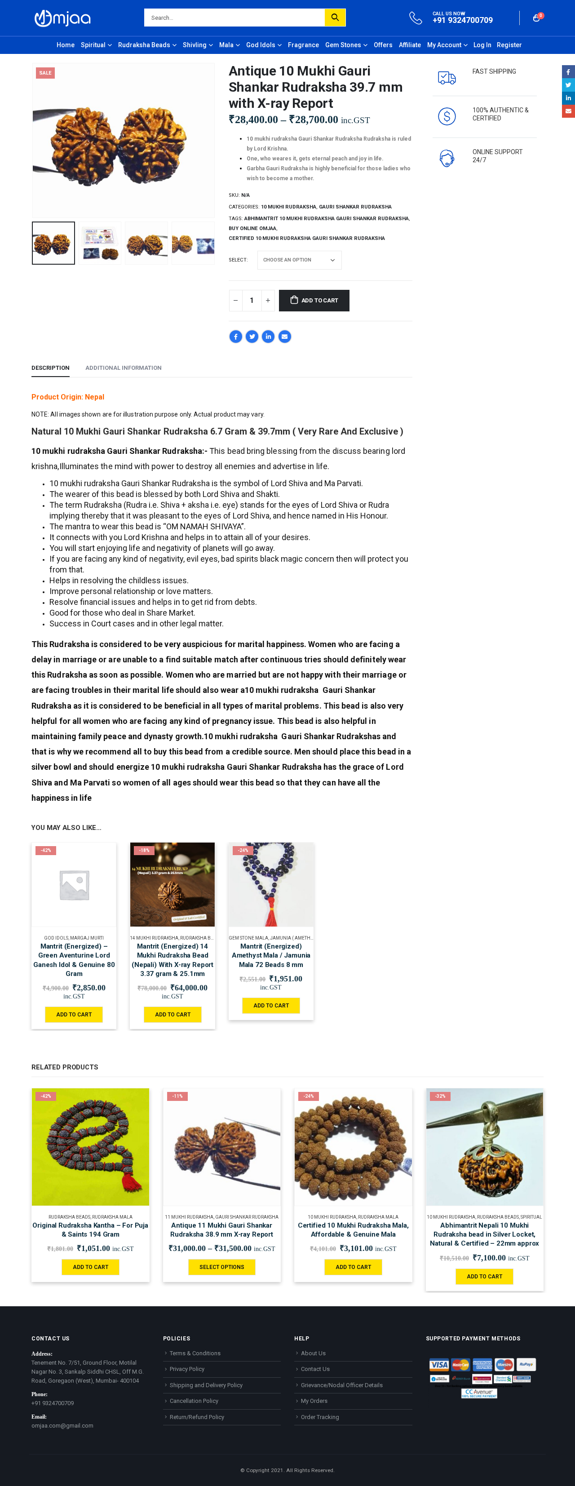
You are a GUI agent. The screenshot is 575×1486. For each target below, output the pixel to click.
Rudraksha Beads (144, 45)
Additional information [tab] (123, 367)
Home (66, 45)
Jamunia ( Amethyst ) (295, 938)
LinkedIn (268, 336)
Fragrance (303, 45)
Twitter (252, 336)
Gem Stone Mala (248, 938)
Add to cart (319, 300)
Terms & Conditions (195, 1353)
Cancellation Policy (194, 1400)
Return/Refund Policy (197, 1417)
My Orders (314, 1400)
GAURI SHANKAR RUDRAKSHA (355, 207)
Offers (383, 45)
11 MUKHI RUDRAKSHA (189, 1217)
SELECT (238, 260)
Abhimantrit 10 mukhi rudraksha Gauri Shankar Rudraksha (326, 219)
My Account (444, 45)
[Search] (335, 17)
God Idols (260, 45)
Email (285, 336)
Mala (226, 45)
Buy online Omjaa (252, 228)
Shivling (195, 45)
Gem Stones (343, 45)
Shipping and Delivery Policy (206, 1385)
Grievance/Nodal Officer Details (342, 1385)
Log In (482, 45)
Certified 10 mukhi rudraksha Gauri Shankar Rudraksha (307, 238)
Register (509, 45)
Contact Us (315, 1369)
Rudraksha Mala (112, 1217)
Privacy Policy (187, 1369)
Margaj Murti (87, 938)
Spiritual (93, 45)
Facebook (236, 336)
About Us (313, 1353)
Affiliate (410, 45)
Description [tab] (50, 367)
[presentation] (33, 140)
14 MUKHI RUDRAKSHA (154, 938)
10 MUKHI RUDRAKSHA (288, 207)
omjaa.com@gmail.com (62, 1425)
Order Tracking (320, 1417)
